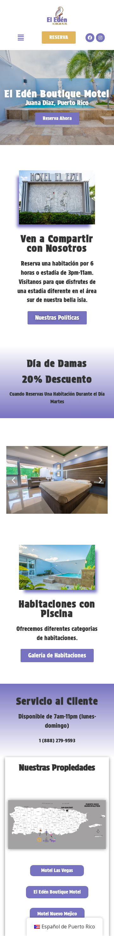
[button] (21, 37)
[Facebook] (90, 37)
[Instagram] (100, 37)
